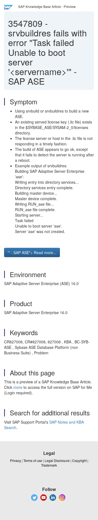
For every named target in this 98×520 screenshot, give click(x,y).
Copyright (79, 460)
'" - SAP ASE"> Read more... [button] (32, 252)
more (17, 387)
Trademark (49, 465)
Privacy (15, 460)
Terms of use (32, 460)
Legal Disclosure (57, 460)
